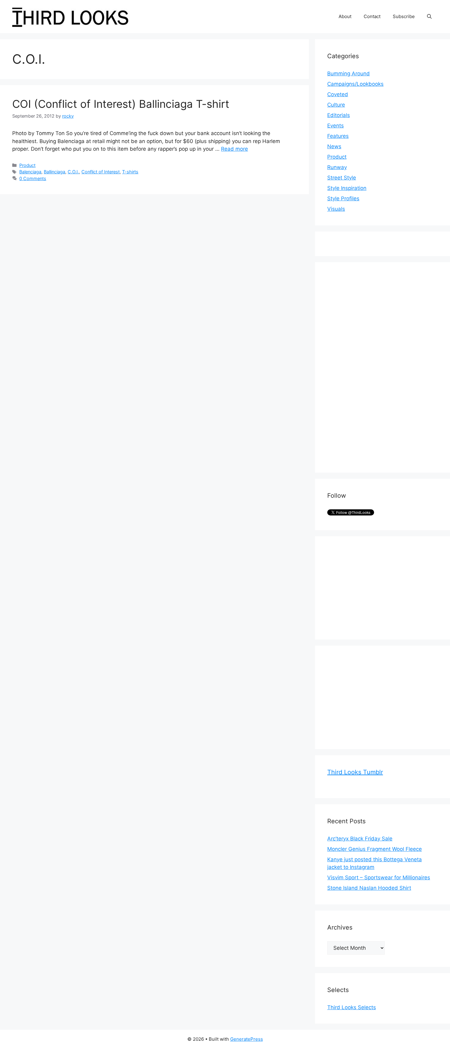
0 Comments (32, 178)
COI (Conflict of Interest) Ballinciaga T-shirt (120, 103)
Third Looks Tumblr (355, 772)
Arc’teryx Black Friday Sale (359, 839)
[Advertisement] (373, 366)
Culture (336, 105)
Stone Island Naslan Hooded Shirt (369, 888)
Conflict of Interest (100, 171)
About (345, 16)
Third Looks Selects (351, 1007)
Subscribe (404, 16)
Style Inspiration (346, 188)
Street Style (341, 178)
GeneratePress (246, 1039)
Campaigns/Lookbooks (355, 84)
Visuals (336, 209)
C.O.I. (73, 171)
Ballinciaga (54, 171)
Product (27, 165)
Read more (234, 149)
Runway (337, 167)
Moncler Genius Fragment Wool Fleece (374, 849)
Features (338, 136)
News (334, 146)
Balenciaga (30, 171)
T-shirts (130, 171)
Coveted (337, 94)
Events (335, 126)
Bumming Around (348, 73)
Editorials (338, 115)
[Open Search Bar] (429, 16)
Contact (372, 16)
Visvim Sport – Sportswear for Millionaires (378, 877)
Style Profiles (343, 198)
